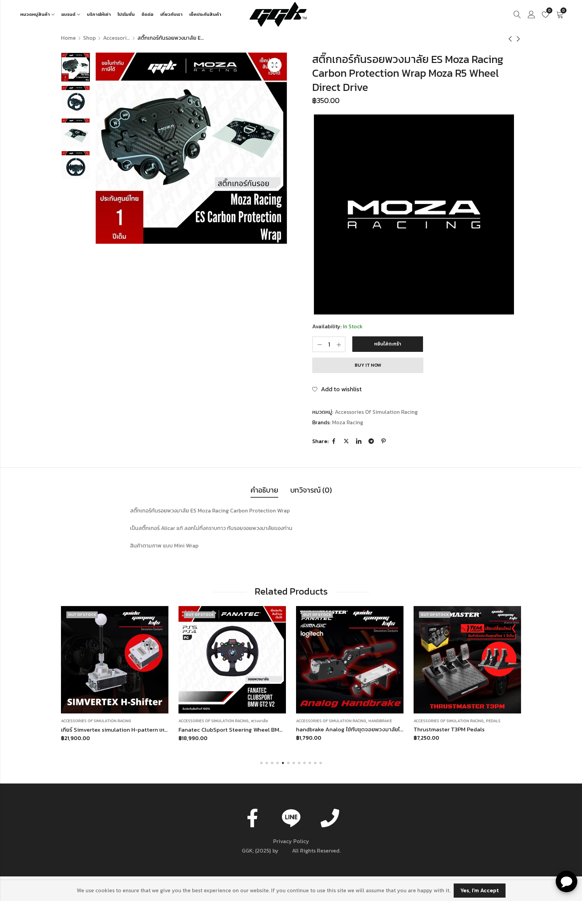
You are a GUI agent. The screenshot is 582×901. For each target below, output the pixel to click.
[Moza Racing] (414, 214)
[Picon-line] (291, 817)
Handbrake (262, 721)
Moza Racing (347, 422)
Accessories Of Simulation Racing (116, 38)
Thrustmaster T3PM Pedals (331, 729)
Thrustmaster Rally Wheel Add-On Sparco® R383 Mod (484, 729)
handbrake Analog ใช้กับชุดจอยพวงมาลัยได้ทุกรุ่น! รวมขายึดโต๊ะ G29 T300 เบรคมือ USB (285, 729)
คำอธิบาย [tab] (264, 490)
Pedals (375, 721)
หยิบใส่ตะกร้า (387, 343)
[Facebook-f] (252, 817)
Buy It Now (368, 365)
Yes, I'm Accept (479, 890)
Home (68, 38)
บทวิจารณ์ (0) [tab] (311, 490)
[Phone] (329, 817)
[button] (261, 763)
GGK (285, 850)
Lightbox (274, 65)
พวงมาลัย (142, 721)
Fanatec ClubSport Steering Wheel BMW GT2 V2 (124, 729)
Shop (89, 38)
